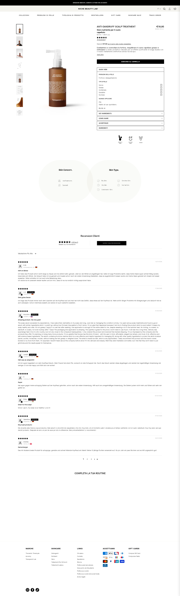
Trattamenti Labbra (57, 565)
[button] (102, 38)
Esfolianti (54, 556)
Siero (53, 559)
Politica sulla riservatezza (85, 565)
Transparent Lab (31, 559)
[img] (23, 262)
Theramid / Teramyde (32, 553)
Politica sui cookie (83, 571)
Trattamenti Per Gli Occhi (59, 562)
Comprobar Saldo (134, 556)
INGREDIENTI (103, 128)
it (158, 9)
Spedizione (80, 559)
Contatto (80, 556)
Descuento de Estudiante (85, 568)
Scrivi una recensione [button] (111, 243)
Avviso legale (81, 577)
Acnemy (28, 556)
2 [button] (87, 459)
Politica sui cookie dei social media (88, 574)
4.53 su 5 (75, 242)
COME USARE (103, 118)
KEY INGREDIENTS (105, 113)
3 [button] (91, 459)
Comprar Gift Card (134, 553)
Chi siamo (80, 553)
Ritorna (79, 562)
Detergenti (54, 553)
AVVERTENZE (103, 123)
